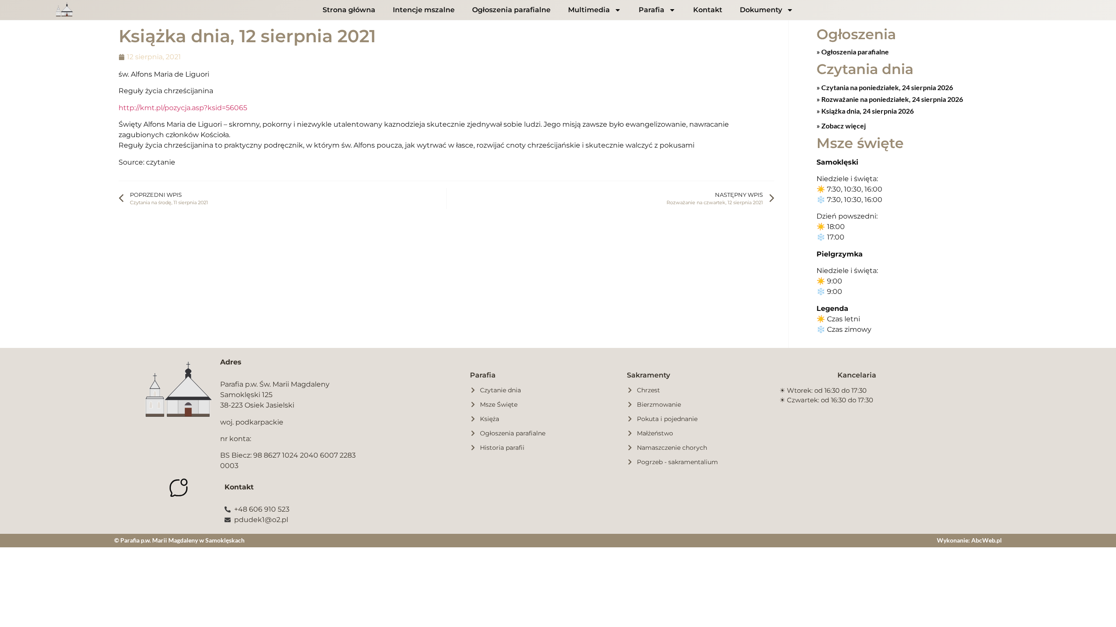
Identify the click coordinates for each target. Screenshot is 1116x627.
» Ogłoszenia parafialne (853, 51)
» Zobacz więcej (841, 125)
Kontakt (707, 10)
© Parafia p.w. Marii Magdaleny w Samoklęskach (179, 540)
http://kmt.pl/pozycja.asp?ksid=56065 (183, 108)
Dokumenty (761, 10)
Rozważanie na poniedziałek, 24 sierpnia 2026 (891, 99)
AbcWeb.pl (986, 540)
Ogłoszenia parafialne (511, 10)
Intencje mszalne (424, 10)
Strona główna (349, 10)
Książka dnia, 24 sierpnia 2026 (867, 111)
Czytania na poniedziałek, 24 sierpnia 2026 (886, 87)
